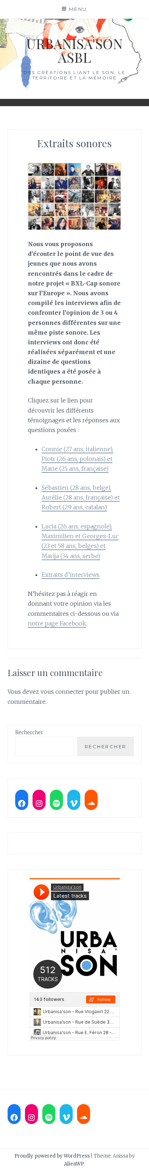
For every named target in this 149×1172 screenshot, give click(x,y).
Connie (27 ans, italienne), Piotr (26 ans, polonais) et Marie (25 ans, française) (77, 458)
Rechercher (29, 732)
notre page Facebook (57, 623)
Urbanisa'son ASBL (74, 50)
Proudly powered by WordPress (52, 1156)
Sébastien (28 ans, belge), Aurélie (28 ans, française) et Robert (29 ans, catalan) (81, 497)
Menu (78, 9)
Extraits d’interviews (70, 574)
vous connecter (62, 691)
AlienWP (74, 1164)
